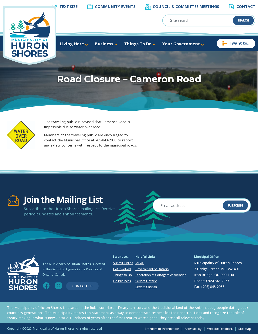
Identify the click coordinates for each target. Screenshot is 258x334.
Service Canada (146, 287)
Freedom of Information (162, 329)
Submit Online (123, 263)
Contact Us (82, 286)
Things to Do (122, 275)
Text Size (68, 6)
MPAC (139, 263)
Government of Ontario (152, 269)
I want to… (239, 43)
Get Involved (122, 269)
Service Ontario (146, 281)
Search (243, 20)
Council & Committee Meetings (186, 6)
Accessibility (193, 329)
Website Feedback (220, 329)
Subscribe (235, 205)
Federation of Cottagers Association (160, 275)
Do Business (122, 281)
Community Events (115, 6)
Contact (245, 6)
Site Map (244, 329)
